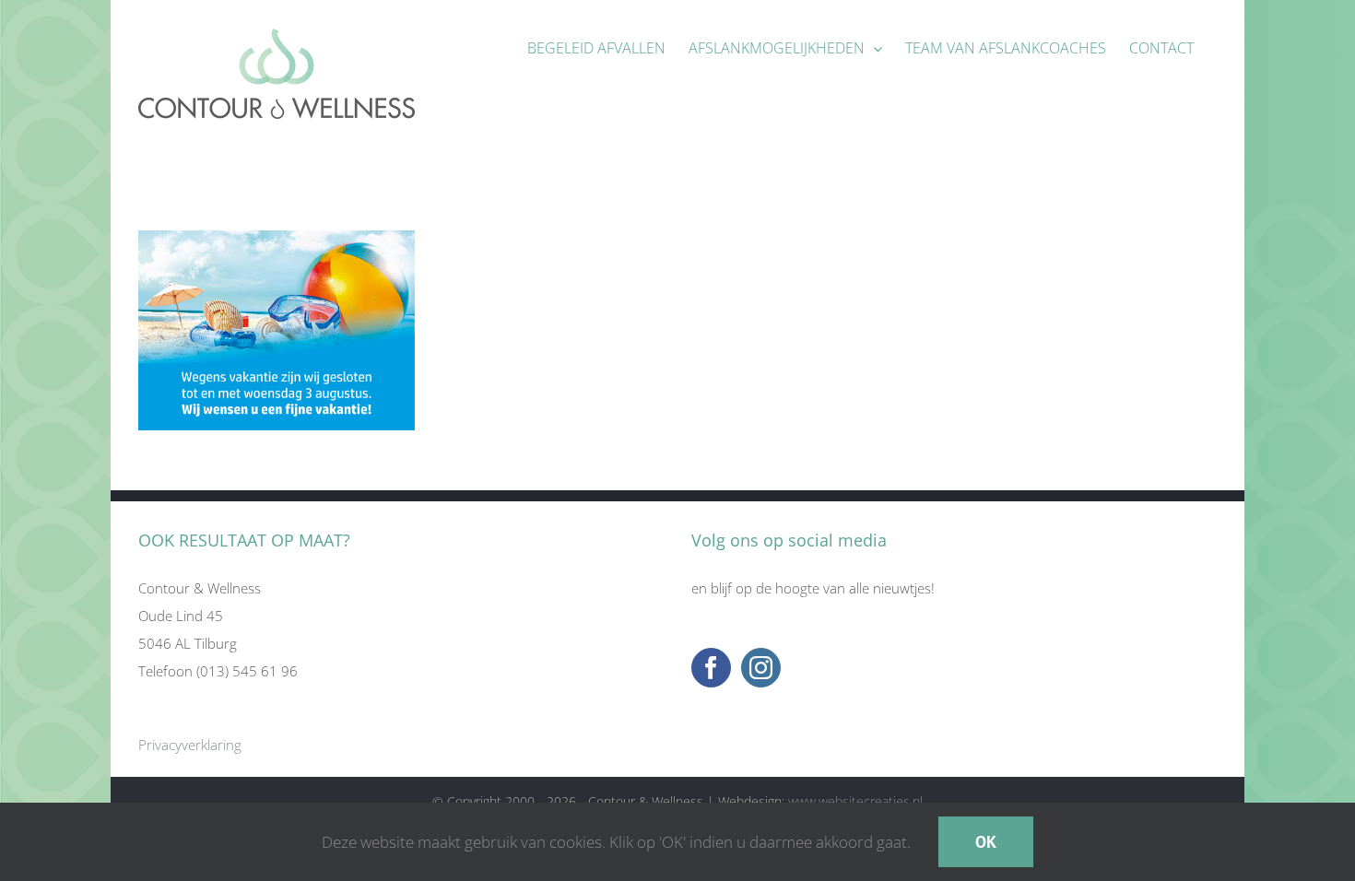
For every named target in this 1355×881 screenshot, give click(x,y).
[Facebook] (711, 667)
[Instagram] (761, 667)
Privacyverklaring (190, 744)
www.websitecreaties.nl (855, 801)
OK (985, 841)
